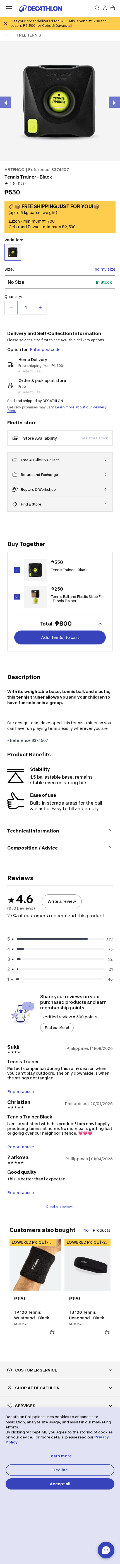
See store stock (94, 438)
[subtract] (11, 307)
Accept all (60, 1483)
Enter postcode (45, 349)
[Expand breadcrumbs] (7, 35)
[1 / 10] (60, 101)
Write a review (61, 901)
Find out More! (57, 1028)
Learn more (60, 1456)
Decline (60, 1469)
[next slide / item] (114, 102)
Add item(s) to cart (60, 637)
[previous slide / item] (5, 102)
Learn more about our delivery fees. (57, 409)
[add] (40, 307)
